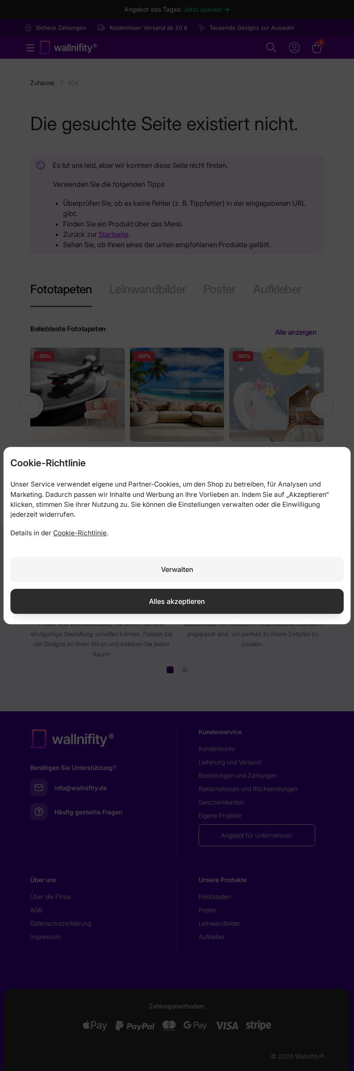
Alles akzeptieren (177, 601)
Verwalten (177, 569)
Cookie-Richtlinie (80, 533)
